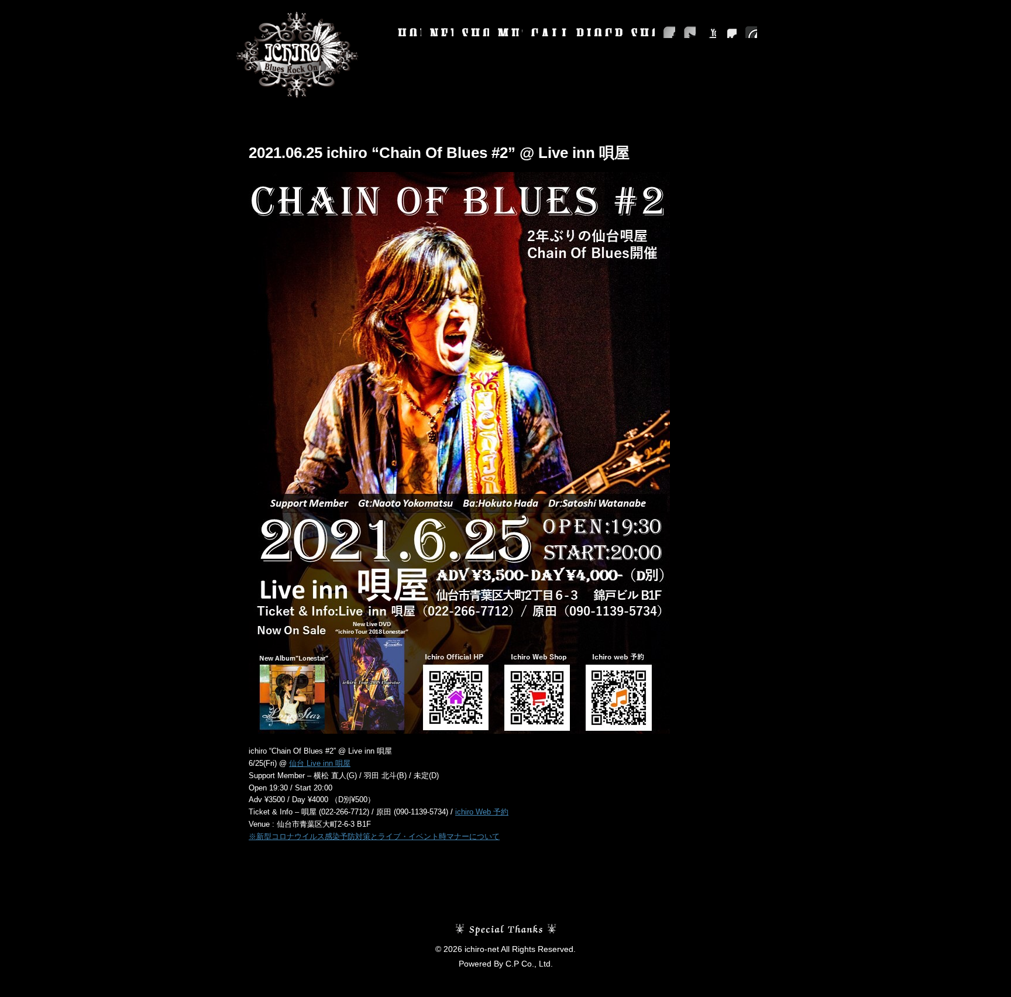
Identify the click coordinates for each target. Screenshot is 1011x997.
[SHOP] (643, 32)
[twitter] (690, 32)
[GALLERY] (549, 32)
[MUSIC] (510, 32)
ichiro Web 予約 (481, 811)
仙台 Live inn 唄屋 (319, 763)
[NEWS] (441, 32)
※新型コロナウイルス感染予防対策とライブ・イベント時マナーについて (374, 836)
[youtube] (710, 32)
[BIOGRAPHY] (599, 32)
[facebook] (669, 32)
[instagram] (731, 32)
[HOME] (409, 32)
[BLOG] (751, 32)
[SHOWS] (475, 32)
